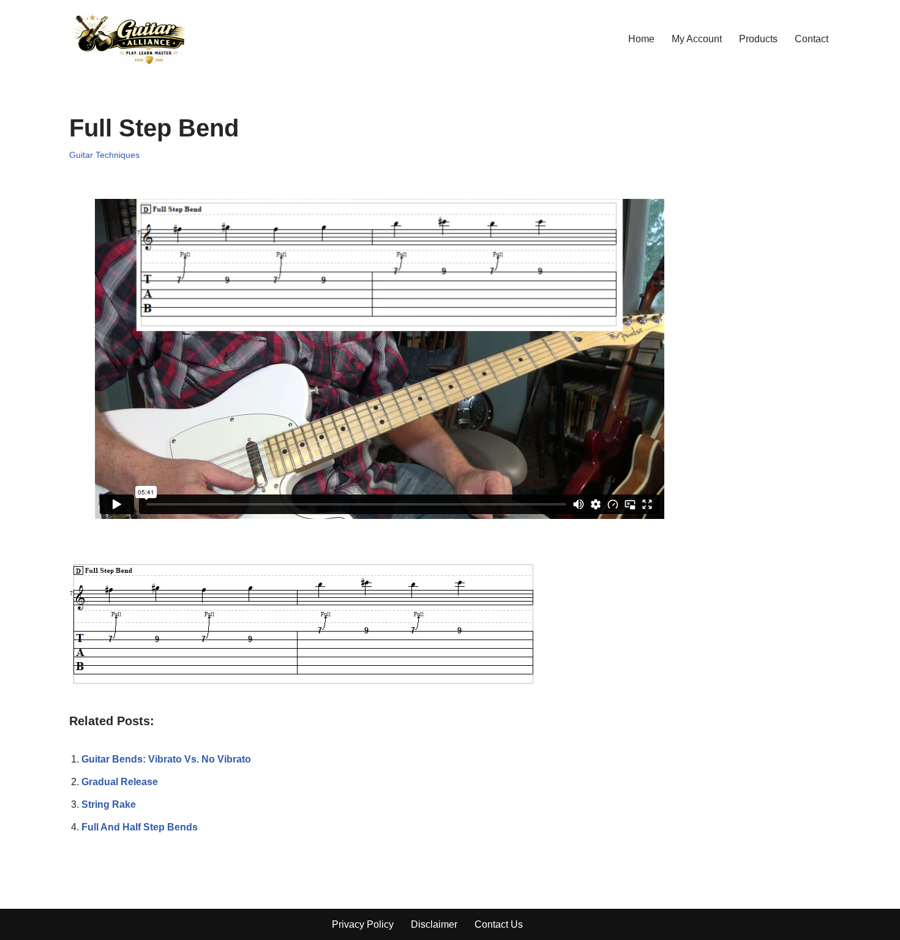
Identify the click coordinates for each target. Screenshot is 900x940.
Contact (811, 39)
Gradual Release (119, 782)
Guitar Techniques (104, 155)
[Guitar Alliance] (130, 39)
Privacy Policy (363, 924)
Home (641, 39)
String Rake (108, 804)
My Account (697, 39)
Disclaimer (434, 924)
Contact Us (498, 924)
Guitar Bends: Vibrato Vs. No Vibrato (166, 759)
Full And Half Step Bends (139, 827)
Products (758, 39)
